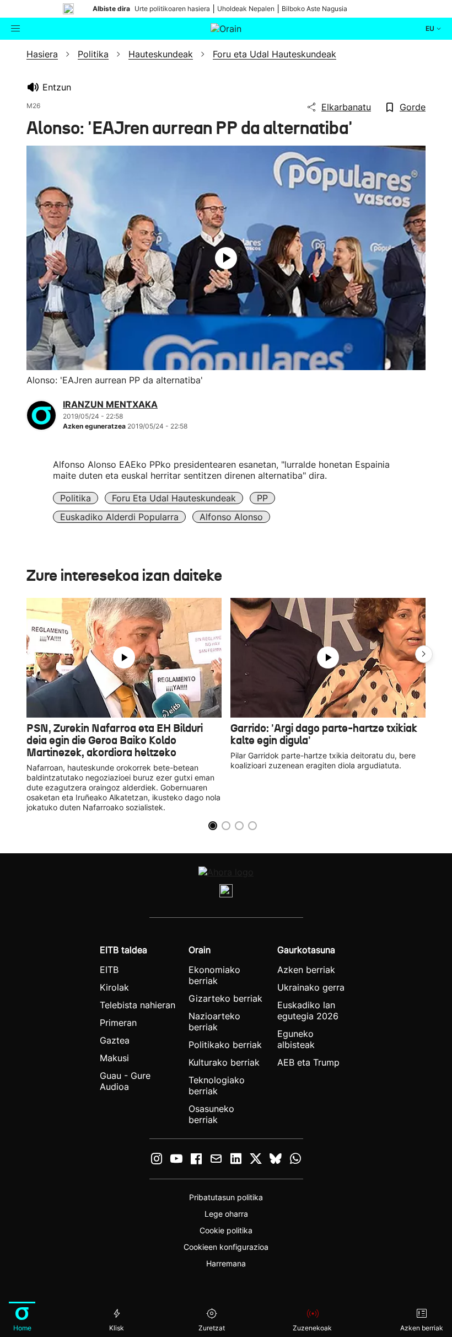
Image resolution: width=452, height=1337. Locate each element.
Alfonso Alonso (231, 516)
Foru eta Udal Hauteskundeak (174, 498)
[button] (424, 654)
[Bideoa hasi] (226, 258)
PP (262, 498)
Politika (75, 498)
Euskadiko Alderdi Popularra (119, 516)
